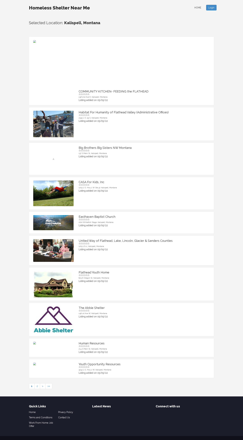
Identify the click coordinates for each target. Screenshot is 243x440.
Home (197, 7)
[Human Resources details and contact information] (53, 343)
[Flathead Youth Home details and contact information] (53, 286)
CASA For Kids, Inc (91, 182)
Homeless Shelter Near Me (59, 8)
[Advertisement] (144, 65)
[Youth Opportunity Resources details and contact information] (53, 364)
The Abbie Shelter (92, 308)
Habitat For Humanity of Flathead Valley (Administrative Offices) (124, 112)
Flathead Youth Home (94, 272)
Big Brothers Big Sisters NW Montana (105, 147)
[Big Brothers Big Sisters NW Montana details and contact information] (53, 159)
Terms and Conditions (40, 417)
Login (211, 7)
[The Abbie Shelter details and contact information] (53, 321)
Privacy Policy (65, 412)
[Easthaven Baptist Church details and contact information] (53, 222)
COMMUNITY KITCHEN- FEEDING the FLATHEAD (113, 91)
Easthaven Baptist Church (97, 216)
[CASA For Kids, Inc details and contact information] (53, 193)
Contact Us (64, 417)
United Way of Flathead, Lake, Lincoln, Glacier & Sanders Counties (126, 240)
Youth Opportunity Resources (100, 364)
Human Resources (91, 343)
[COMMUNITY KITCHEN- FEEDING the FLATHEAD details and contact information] (53, 41)
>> (48, 386)
